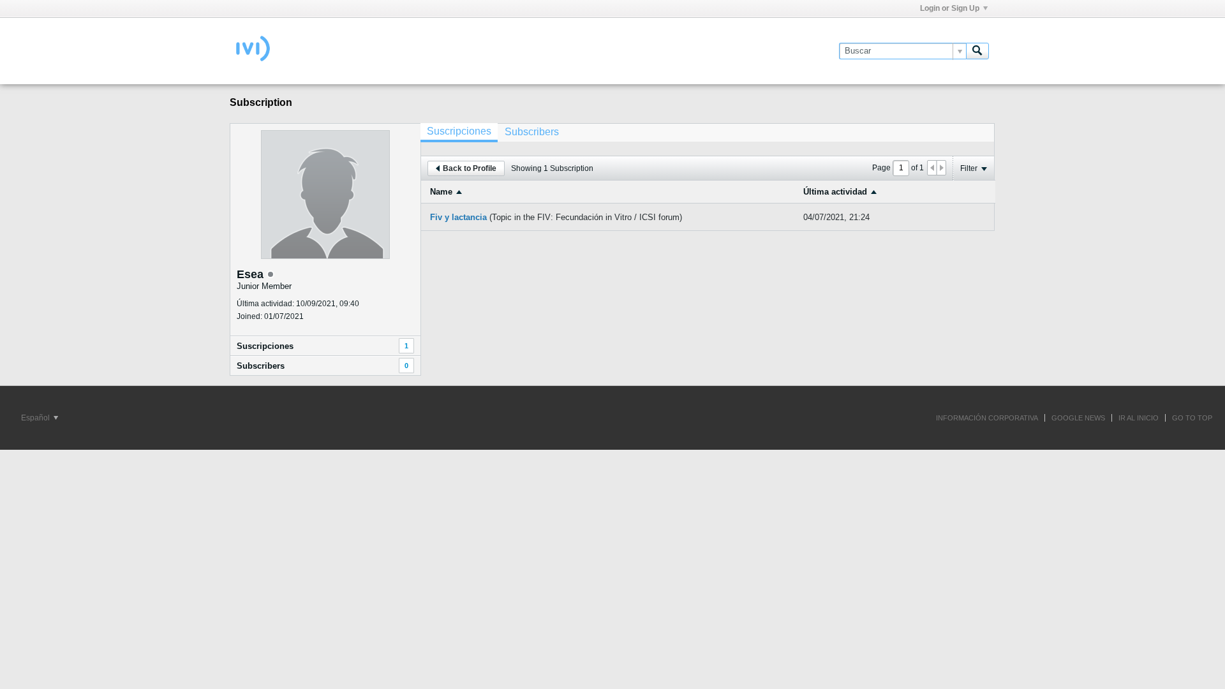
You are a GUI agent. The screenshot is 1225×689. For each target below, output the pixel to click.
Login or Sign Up (949, 8)
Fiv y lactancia (458, 217)
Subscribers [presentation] (532, 131)
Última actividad (835, 191)
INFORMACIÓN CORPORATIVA (987, 418)
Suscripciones (265, 346)
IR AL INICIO (1138, 418)
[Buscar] (977, 51)
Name (441, 191)
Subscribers (261, 366)
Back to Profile (469, 168)
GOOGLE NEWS (1078, 418)
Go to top (1192, 418)
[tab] (459, 132)
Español (36, 417)
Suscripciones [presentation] (459, 131)
